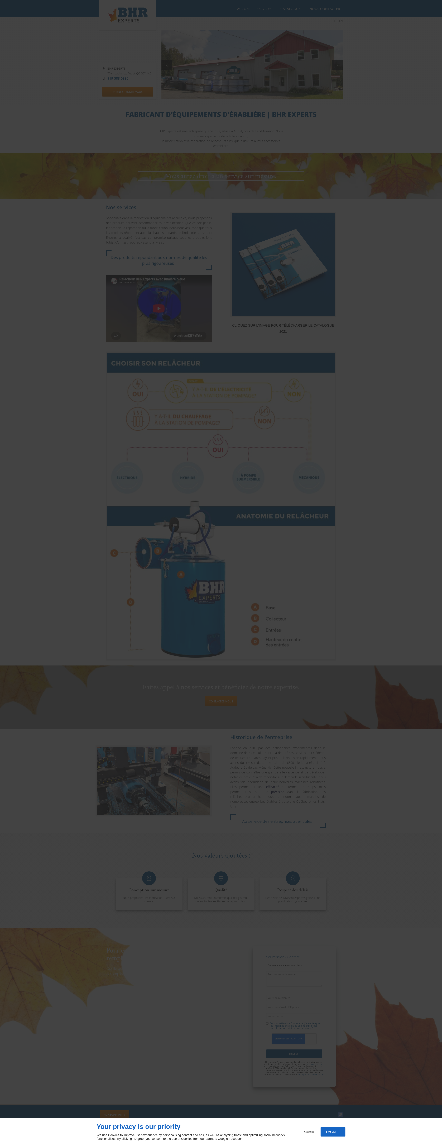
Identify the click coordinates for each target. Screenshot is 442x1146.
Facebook (235, 1138)
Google (223, 1138)
